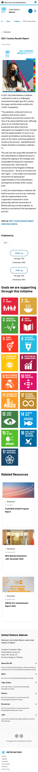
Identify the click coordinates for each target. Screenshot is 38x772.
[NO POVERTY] (9, 306)
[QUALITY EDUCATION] (28, 325)
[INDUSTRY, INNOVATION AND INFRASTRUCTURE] (9, 381)
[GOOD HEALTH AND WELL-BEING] (9, 325)
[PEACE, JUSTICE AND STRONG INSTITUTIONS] (28, 438)
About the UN (6, 663)
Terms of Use (6, 769)
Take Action (6, 683)
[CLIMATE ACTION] (9, 419)
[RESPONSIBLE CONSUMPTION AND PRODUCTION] (28, 400)
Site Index (4, 766)
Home (3, 21)
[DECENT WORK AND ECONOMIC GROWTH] (28, 362)
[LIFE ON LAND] (9, 438)
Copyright (4, 759)
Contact (4, 756)
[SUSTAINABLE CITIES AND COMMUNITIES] (9, 400)
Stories (4, 693)
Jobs (3, 715)
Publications (18, 21)
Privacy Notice (6, 764)
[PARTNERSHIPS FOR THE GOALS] (9, 457)
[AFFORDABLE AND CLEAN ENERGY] (9, 362)
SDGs (3, 674)
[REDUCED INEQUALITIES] (28, 381)
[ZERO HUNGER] (28, 306)
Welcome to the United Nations (15, 2)
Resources (5, 704)
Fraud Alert (5, 761)
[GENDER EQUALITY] (9, 343)
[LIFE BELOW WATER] (28, 419)
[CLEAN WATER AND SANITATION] (28, 343)
